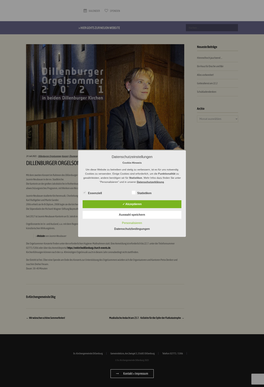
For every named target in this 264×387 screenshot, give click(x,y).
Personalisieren (132, 222)
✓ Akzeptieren (132, 204)
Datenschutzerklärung (150, 181)
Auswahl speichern (132, 214)
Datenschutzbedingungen (132, 228)
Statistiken (144, 193)
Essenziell (95, 193)
